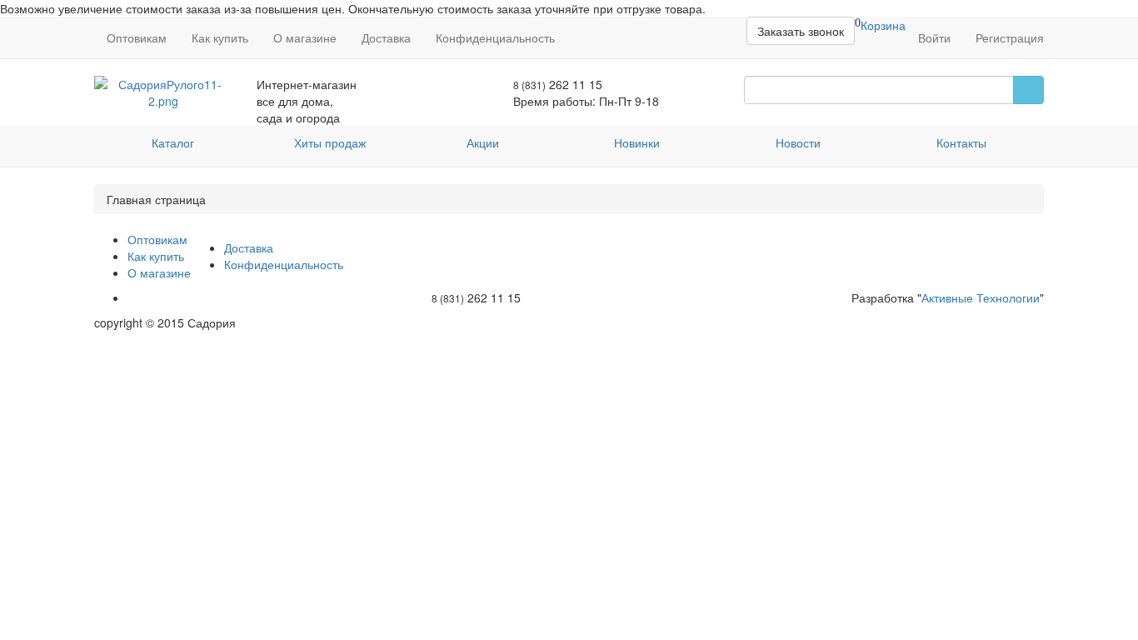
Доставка (386, 37)
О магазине (305, 37)
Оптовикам (137, 37)
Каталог (173, 142)
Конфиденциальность (495, 37)
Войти (934, 37)
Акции (483, 142)
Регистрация (1010, 37)
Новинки (637, 142)
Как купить (220, 37)
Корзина (883, 25)
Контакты (961, 142)
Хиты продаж (330, 142)
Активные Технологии (980, 297)
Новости (798, 142)
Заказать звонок (800, 30)
